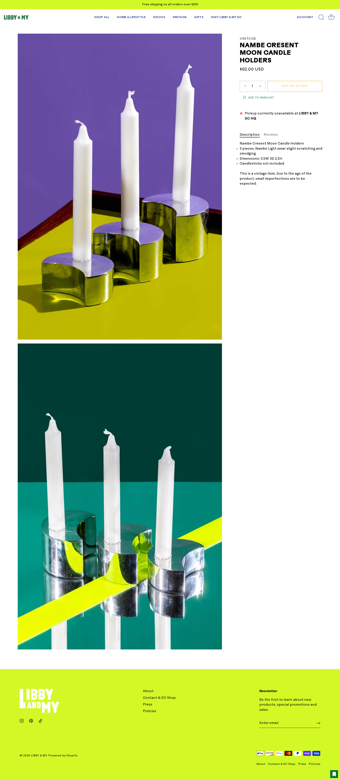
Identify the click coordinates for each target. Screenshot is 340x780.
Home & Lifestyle (131, 17)
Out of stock (295, 86)
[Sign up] (318, 723)
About (148, 691)
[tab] (252, 134)
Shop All (101, 17)
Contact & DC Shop (159, 698)
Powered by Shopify (63, 755)
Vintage (180, 17)
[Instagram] (22, 721)
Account (305, 17)
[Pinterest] (31, 721)
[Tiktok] (40, 721)
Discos (159, 17)
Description (250, 134)
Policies (149, 711)
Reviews (271, 134)
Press (147, 704)
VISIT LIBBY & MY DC (226, 17)
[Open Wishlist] (334, 774)
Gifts (198, 17)
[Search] (321, 17)
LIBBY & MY (39, 755)
